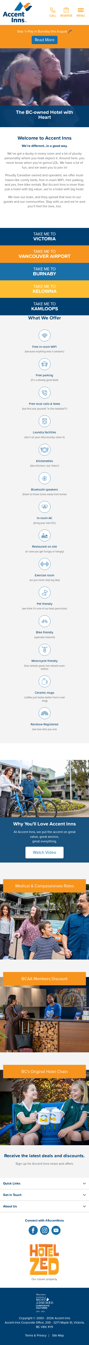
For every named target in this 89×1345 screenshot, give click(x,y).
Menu (81, 15)
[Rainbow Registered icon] (45, 720)
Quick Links (11, 1183)
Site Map (58, 1335)
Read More (44, 39)
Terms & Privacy (35, 1335)
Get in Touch (12, 1194)
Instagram (44, 1230)
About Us (10, 1206)
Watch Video (44, 852)
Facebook (33, 1230)
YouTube (56, 1230)
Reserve (66, 15)
